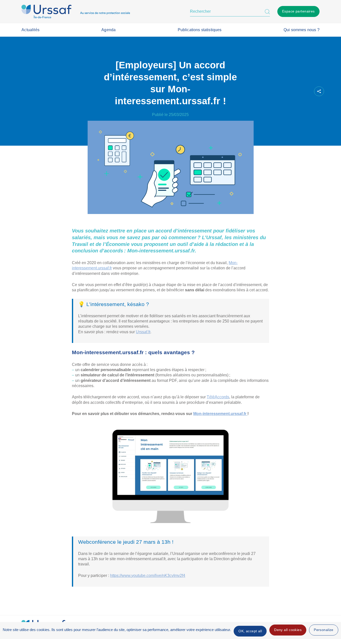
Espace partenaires (298, 11)
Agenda (108, 30)
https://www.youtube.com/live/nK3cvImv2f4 (147, 575)
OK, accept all (250, 631)
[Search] (267, 11)
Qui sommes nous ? (302, 30)
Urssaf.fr (143, 332)
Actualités (30, 30)
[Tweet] (288, 91)
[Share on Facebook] (279, 91)
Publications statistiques (200, 30)
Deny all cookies (288, 630)
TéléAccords (218, 397)
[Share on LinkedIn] (296, 91)
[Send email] (305, 91)
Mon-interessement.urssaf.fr (220, 414)
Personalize (324, 630)
